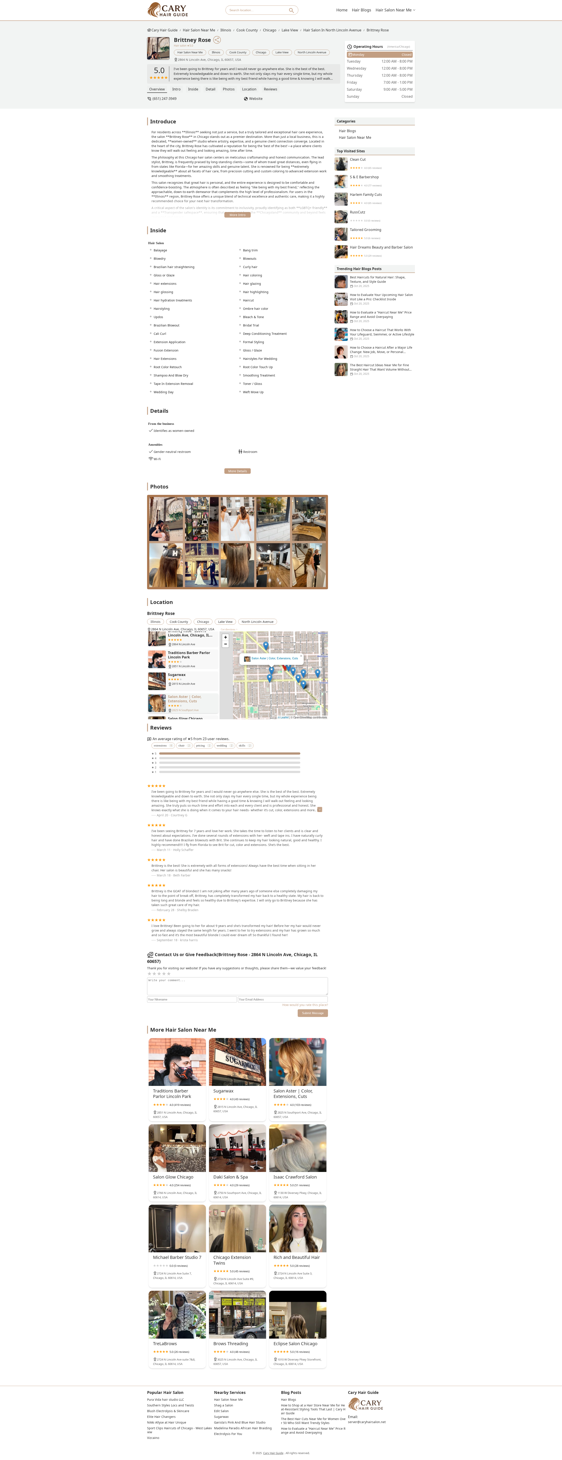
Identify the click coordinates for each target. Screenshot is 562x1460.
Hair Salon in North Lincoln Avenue (332, 30)
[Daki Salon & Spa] (237, 1148)
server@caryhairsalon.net (367, 1422)
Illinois (225, 30)
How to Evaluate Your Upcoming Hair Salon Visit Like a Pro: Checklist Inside (381, 299)
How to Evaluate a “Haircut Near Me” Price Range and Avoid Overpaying (381, 316)
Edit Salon (221, 1411)
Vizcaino (153, 1438)
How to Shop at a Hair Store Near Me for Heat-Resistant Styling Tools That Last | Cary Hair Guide (313, 1409)
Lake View (290, 30)
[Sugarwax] (237, 1062)
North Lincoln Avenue (312, 52)
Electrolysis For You (228, 1434)
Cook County (247, 30)
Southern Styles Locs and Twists (170, 1405)
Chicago (269, 30)
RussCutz (365, 216)
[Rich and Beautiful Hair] (297, 1228)
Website (256, 98)
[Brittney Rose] (160, 50)
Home (342, 10)
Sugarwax (221, 1417)
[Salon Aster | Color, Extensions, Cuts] (297, 1062)
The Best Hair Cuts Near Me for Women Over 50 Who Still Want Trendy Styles (313, 1421)
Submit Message (313, 1013)
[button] (247, 662)
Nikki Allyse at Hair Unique (166, 1422)
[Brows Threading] (237, 1314)
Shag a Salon (223, 1405)
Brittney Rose (378, 30)
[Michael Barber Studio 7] (177, 1228)
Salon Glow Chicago (274, 658)
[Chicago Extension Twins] (237, 1228)
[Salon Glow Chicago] (177, 1148)
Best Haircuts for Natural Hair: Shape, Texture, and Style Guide (377, 281)
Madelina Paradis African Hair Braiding (243, 1428)
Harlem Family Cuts (366, 199)
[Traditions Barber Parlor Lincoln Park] (177, 1062)
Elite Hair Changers (161, 1417)
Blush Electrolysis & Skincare (168, 1411)
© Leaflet (283, 717)
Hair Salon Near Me (394, 10)
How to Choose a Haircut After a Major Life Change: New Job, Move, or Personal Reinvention (381, 351)
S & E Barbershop (366, 181)
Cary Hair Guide (164, 30)
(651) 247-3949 (165, 98)
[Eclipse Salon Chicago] (297, 1314)
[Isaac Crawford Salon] (297, 1148)
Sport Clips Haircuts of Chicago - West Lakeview (179, 1430)
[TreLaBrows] (177, 1314)
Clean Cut (366, 163)
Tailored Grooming (365, 234)
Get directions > (229, 629)
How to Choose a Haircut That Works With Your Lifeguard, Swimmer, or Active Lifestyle (382, 334)
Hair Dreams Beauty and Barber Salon (381, 251)
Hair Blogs (361, 10)
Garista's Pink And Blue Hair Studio (239, 1422)
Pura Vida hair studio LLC (165, 1400)
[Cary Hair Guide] (167, 10)
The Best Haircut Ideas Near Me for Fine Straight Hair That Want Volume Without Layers (379, 369)
